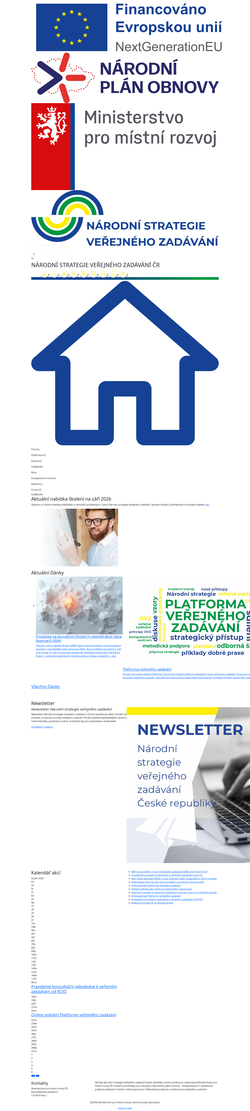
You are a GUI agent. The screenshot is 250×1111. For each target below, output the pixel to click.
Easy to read (125, 1108)
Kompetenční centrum (43, 478)
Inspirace (36, 460)
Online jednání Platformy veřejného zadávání (156, 885)
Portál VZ (36, 489)
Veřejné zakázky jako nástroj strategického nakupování (161, 889)
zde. (207, 504)
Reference (36, 484)
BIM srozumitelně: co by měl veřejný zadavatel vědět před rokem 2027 (169, 871)
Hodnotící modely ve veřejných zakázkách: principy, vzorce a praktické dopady (174, 892)
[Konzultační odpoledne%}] (127, 566)
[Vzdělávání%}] (117, 566)
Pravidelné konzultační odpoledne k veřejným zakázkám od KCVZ (167, 875)
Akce (33, 472)
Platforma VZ (38, 455)
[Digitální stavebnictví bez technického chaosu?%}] (122, 566)
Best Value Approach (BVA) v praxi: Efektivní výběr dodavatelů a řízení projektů (174, 878)
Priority (35, 449)
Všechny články (45, 686)
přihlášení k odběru (42, 727)
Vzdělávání (37, 466)
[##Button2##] (37, 1076)
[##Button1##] (33, 1076)
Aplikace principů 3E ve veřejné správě (152, 902)
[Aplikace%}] (133, 566)
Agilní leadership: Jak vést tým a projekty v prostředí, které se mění (167, 882)
